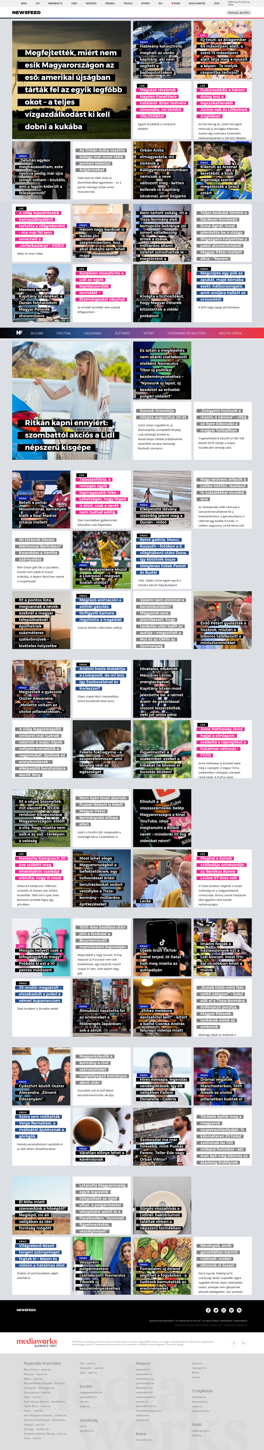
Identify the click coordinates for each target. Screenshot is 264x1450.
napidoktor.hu (144, 1392)
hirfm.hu (197, 1435)
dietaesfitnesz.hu (146, 1406)
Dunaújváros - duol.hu (37, 1392)
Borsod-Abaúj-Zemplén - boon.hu (44, 1383)
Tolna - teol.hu (32, 1438)
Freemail (110, 3)
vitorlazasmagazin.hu (149, 1410)
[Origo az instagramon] (223, 1310)
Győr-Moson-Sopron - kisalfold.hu (44, 1401)
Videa (74, 3)
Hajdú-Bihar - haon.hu (37, 1406)
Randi (177, 3)
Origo (24, 3)
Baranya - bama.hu (35, 1374)
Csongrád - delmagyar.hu (39, 1387)
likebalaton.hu (144, 1387)
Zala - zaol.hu (88, 1372)
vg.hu (83, 1426)
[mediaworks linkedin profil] (243, 1343)
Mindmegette (55, 3)
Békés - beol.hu (33, 1378)
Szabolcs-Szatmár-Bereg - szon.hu (45, 1433)
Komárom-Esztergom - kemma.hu (44, 1419)
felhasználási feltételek (187, 1321)
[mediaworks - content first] (37, 1343)
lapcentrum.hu (200, 1410)
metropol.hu (199, 1367)
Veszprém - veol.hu (91, 1367)
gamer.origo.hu (145, 1383)
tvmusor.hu (142, 1419)
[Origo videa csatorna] (231, 1310)
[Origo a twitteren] (216, 1310)
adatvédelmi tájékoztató (161, 1321)
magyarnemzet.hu (91, 1392)
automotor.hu (144, 1374)
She (160, 3)
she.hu (196, 1377)
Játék (217, 3)
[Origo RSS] (239, 1310)
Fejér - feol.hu (32, 1397)
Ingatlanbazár (197, 3)
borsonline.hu (144, 1439)
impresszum (226, 1321)
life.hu (195, 1372)
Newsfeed (91, 3)
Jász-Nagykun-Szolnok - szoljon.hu (45, 1415)
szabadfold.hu (88, 1397)
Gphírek (145, 3)
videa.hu (197, 1406)
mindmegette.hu (146, 1397)
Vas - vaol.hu (88, 1363)
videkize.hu (143, 1415)
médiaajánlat (240, 1321)
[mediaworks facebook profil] (234, 1343)
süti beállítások (210, 1321)
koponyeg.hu (200, 1401)
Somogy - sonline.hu (36, 1429)
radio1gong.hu (201, 1430)
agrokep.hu (87, 1430)
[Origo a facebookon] (208, 1310)
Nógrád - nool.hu (34, 1424)
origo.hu (85, 1406)
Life (38, 3)
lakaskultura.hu (145, 1378)
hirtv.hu (84, 1401)
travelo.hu (142, 1401)
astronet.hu (143, 1369)
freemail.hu (199, 1397)
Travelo (127, 3)
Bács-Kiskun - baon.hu (37, 1369)
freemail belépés (239, 12)
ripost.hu (197, 1363)
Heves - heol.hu (33, 1410)
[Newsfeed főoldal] (26, 1310)
